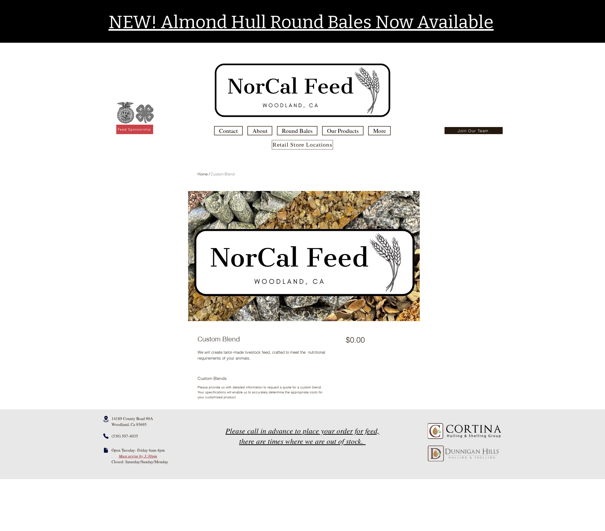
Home (203, 174)
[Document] (106, 450)
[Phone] (106, 436)
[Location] (106, 419)
